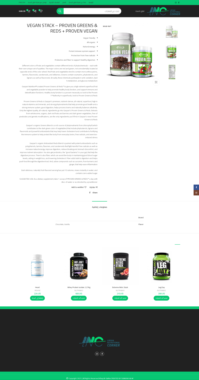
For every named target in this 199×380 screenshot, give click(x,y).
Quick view (145, 258)
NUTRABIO (161, 290)
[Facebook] (196, 187)
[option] (172, 32)
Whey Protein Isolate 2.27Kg (78, 287)
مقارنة (92, 187)
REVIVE (37, 290)
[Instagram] (196, 192)
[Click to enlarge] (156, 82)
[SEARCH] (60, 11)
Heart (37, 287)
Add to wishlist (77, 187)
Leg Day (161, 287)
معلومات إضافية (99, 207)
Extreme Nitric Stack (120, 287)
